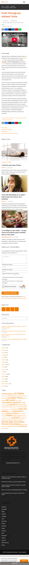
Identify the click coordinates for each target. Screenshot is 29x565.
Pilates (14, 22)
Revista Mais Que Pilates (7, 119)
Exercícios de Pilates (17, 406)
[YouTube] (12, 309)
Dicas (3, 357)
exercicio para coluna (7, 407)
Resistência (11, 420)
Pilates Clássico (19, 22)
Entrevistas (4, 359)
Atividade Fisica (14, 398)
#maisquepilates (7, 394)
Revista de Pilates (23, 118)
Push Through (15, 118)
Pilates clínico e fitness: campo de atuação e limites (14, 331)
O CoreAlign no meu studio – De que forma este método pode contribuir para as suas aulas (14, 232)
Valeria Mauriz (5, 428)
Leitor (3, 371)
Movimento (9, 22)
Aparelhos (4, 347)
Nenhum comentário (7, 26)
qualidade (15, 418)
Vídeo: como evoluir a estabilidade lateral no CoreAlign (14, 339)
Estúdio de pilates (22, 405)
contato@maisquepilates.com (13, 462)
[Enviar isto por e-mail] (3, 29)
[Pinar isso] (16, 29)
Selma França (23, 424)
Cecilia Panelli (19, 400)
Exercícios (5, 22)
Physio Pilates (12, 413)
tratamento (23, 426)
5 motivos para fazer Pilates (11, 165)
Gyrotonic (4, 369)
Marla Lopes (10, 411)
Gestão (3, 367)
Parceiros (4, 379)
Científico (4, 352)
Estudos (3, 362)
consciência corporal (11, 402)
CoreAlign (4, 237)
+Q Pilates (18, 393)
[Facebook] (4, 309)
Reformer (6, 420)
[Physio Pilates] (5, 2)
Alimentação (19, 396)
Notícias (3, 376)
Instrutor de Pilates (6, 409)
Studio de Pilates (13, 426)
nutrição (4, 413)
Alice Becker (12, 396)
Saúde (17, 424)
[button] (24, 2)
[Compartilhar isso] (6, 29)
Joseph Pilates (14, 409)
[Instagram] (17, 309)
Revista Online (8, 424)
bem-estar (10, 400)
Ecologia (6, 404)
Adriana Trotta (14, 20)
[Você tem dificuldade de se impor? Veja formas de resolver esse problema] (14, 191)
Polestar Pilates (7, 418)
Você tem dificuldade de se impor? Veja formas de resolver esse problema (13, 197)
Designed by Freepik (6, 162)
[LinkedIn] (8, 309)
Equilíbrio (13, 404)
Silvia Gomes (5, 426)
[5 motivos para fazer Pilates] (14, 160)
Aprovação (4, 350)
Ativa (6, 398)
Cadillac (3, 63)
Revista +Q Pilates (18, 420)
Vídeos (3, 24)
